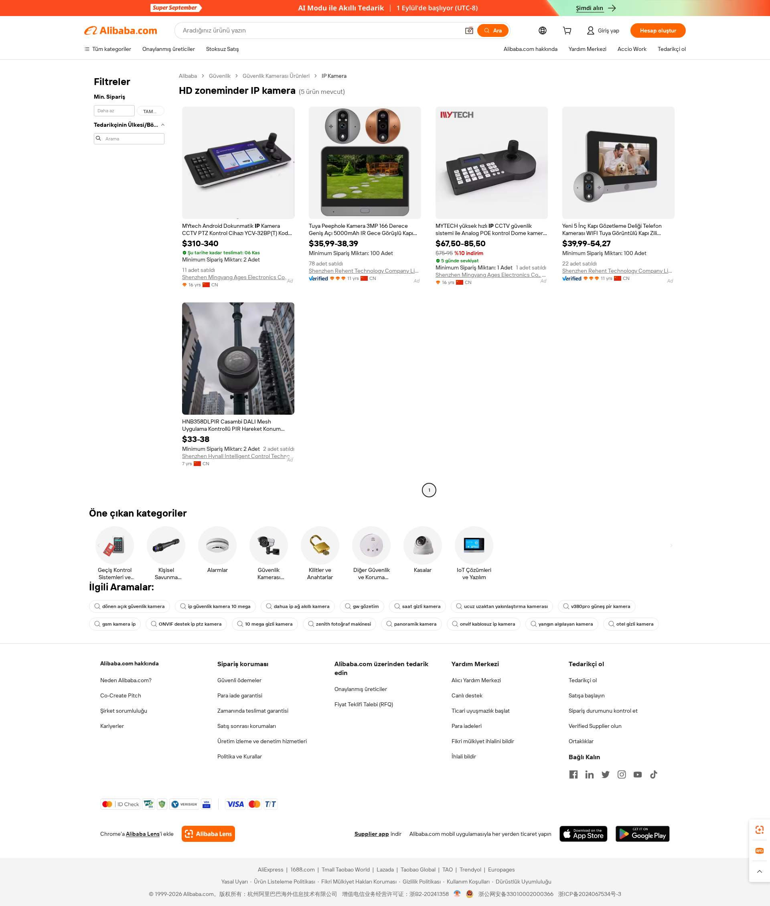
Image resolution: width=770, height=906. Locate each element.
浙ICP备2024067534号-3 (589, 894)
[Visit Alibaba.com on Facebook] (573, 774)
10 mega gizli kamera (269, 624)
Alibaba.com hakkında (129, 663)
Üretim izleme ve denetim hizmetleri (262, 741)
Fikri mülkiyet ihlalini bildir (483, 741)
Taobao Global (418, 869)
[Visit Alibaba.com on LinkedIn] (589, 774)
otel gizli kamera (635, 624)
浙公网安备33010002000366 (515, 894)
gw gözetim (366, 606)
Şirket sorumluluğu (123, 710)
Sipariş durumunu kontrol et (603, 710)
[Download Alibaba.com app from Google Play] (643, 834)
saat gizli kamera (421, 606)
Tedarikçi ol (583, 680)
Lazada (385, 869)
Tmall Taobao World (346, 869)
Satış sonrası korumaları (246, 726)
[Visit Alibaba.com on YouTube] (637, 774)
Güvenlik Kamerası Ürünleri (276, 76)
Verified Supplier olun (595, 726)
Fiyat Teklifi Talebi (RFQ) (363, 704)
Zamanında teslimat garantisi (252, 710)
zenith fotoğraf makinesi (343, 624)
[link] (759, 829)
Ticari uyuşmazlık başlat (481, 710)
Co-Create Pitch (120, 695)
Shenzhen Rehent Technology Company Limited (365, 271)
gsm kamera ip (119, 624)
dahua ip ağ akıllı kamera (302, 606)
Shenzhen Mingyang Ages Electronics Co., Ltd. (238, 277)
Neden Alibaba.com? (126, 680)
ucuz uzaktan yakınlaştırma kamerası (506, 606)
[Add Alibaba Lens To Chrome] (208, 834)
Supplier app (372, 834)
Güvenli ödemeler (239, 680)
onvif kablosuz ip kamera (487, 624)
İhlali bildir (464, 756)
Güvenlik (220, 76)
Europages (501, 869)
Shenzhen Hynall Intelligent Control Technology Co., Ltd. (238, 456)
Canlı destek (467, 695)
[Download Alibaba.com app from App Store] (583, 834)
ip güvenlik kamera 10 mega (219, 606)
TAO (447, 869)
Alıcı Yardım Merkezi (476, 680)
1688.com (302, 869)
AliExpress (271, 869)
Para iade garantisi (239, 695)
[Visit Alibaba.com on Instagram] (621, 774)
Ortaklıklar (581, 741)
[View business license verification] (457, 894)
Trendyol (470, 869)
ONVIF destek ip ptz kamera (190, 624)
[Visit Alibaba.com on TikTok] (654, 774)
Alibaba (188, 76)
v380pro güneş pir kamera (600, 606)
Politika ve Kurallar (239, 756)
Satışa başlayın (587, 695)
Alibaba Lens (143, 834)
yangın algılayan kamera (566, 624)
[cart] (569, 31)
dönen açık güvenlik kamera (133, 606)
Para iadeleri (467, 726)
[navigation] (129, 284)
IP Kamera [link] (334, 76)
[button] (469, 30)
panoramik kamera (415, 624)
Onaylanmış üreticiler (360, 689)
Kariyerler (112, 726)
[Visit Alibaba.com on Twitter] (605, 774)
